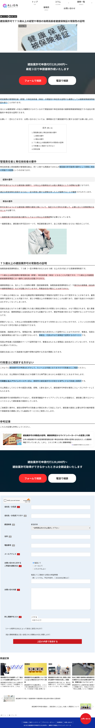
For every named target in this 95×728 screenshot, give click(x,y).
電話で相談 (62, 80)
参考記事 (36, 149)
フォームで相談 (32, 80)
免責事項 (59, 722)
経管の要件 (39, 136)
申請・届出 (14, 16)
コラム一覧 (5, 16)
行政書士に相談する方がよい (44, 146)
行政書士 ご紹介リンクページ (31, 722)
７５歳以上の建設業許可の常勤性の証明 (48, 142)
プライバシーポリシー (48, 722)
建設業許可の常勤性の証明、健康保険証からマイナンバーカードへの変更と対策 (56, 435)
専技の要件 (39, 139)
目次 (44, 127)
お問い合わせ (68, 722)
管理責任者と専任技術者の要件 (45, 132)
